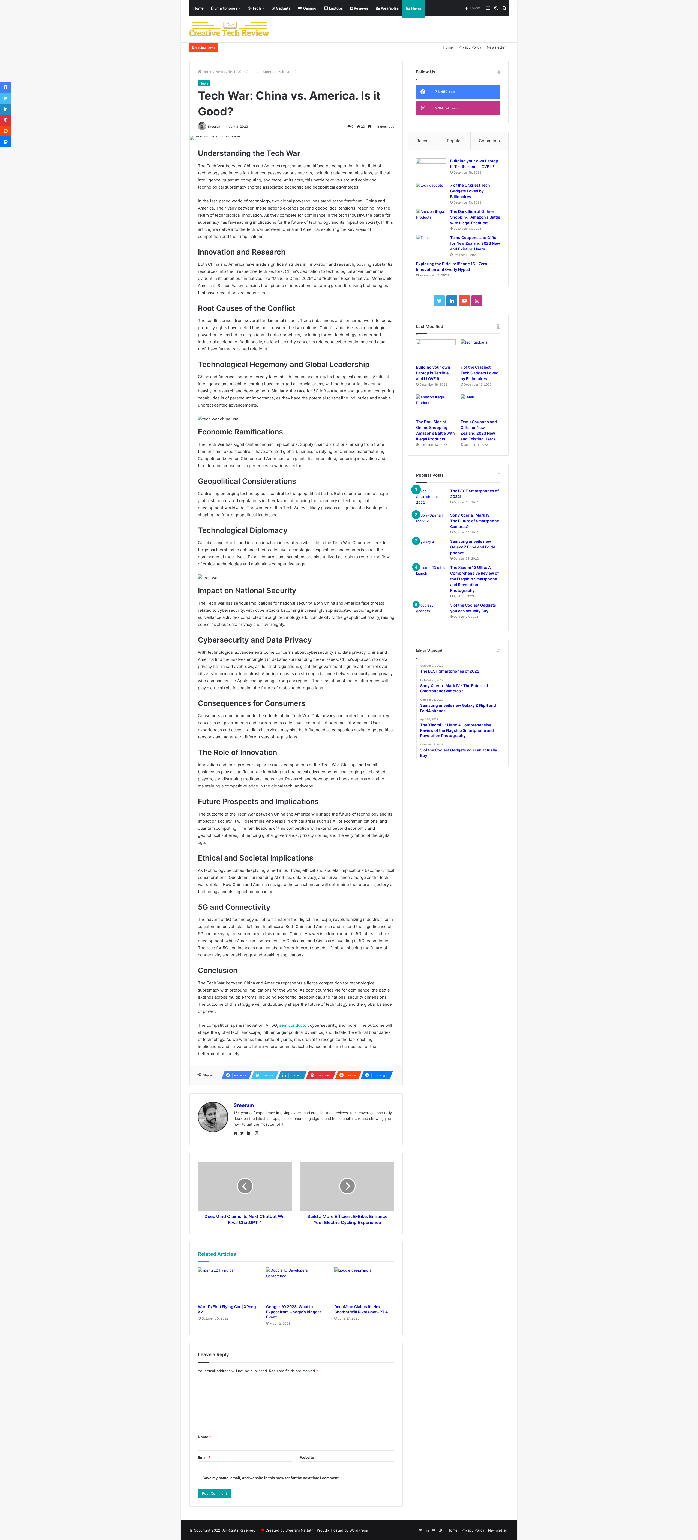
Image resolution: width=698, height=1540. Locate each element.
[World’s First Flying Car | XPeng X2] (228, 1284)
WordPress (359, 1530)
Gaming (309, 8)
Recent (423, 140)
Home (198, 8)
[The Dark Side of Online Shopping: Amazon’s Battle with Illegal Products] (431, 219)
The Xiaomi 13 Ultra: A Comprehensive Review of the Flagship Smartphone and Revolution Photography (474, 579)
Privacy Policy (469, 47)
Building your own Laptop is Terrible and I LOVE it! (433, 373)
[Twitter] (243, 1133)
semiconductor (293, 1025)
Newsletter (496, 47)
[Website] (237, 1133)
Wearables (389, 8)
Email (204, 1457)
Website (307, 1457)
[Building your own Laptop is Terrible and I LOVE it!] (431, 168)
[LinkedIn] (250, 1133)
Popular (454, 140)
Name (204, 1437)
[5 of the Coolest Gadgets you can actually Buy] (431, 612)
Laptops (335, 8)
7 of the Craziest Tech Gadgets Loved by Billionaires (470, 191)
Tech (256, 8)
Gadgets (282, 8)
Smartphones (225, 8)
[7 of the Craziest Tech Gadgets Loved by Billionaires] (431, 193)
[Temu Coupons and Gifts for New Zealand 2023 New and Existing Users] (431, 245)
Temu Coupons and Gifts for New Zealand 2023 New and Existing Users (475, 243)
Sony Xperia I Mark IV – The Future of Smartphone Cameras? (474, 521)
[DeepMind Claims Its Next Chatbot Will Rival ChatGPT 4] (364, 1284)
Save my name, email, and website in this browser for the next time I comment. (271, 1478)
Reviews (360, 8)
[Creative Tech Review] (229, 29)
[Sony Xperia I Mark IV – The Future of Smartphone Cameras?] (431, 522)
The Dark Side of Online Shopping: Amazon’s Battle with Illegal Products (475, 217)
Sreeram (214, 126)
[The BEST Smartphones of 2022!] (431, 498)
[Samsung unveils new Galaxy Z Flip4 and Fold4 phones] (431, 549)
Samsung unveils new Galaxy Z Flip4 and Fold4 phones (472, 547)
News (415, 8)
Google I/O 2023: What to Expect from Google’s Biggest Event (293, 1311)
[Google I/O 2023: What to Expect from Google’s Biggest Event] (296, 1284)
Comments (489, 140)
